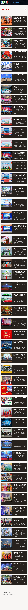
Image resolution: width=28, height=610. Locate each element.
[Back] (25, 9)
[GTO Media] (4, 2)
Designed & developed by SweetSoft (8, 594)
